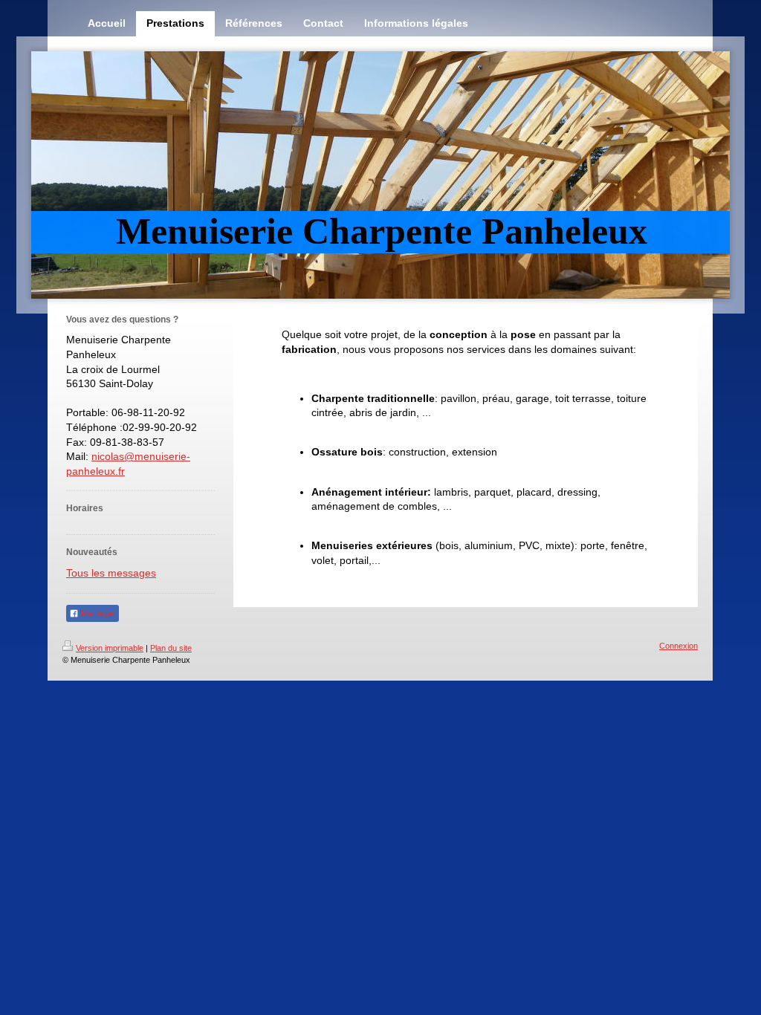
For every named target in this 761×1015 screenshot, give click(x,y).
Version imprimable (109, 647)
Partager (97, 614)
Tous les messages (111, 573)
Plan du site (171, 647)
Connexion (678, 645)
